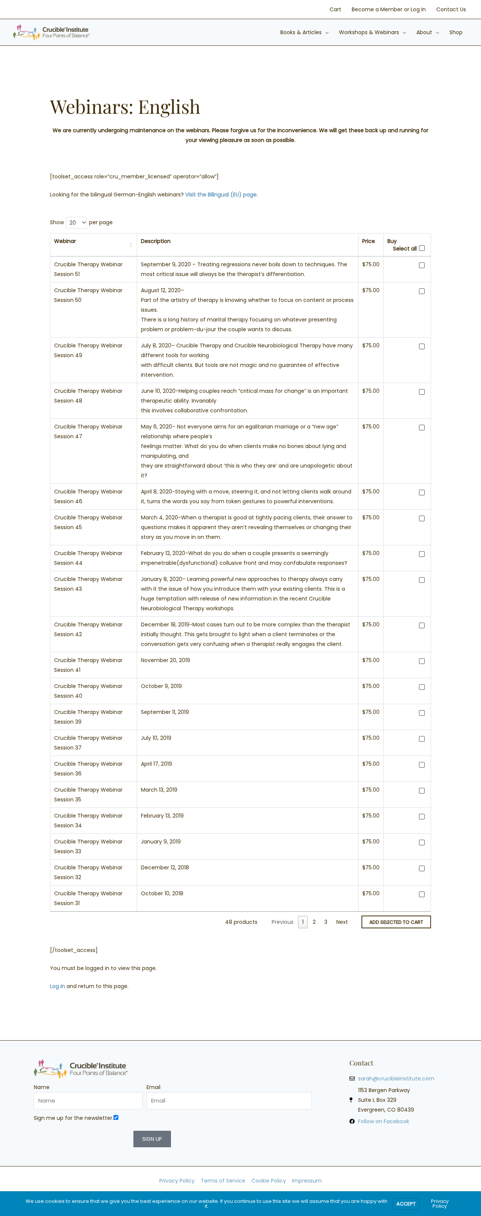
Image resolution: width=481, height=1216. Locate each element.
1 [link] (303, 922)
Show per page (81, 222)
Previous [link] (282, 922)
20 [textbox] (73, 222)
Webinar (65, 241)
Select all (405, 248)
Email (153, 1087)
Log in (57, 986)
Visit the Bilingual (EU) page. (221, 194)
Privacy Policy (440, 1204)
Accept (406, 1203)
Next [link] (342, 922)
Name (42, 1087)
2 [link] (314, 922)
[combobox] (76, 223)
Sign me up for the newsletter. (73, 1118)
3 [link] (325, 922)
